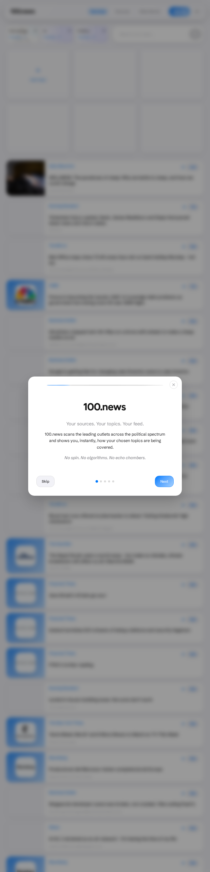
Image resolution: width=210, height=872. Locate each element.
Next (164, 481)
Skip (45, 481)
